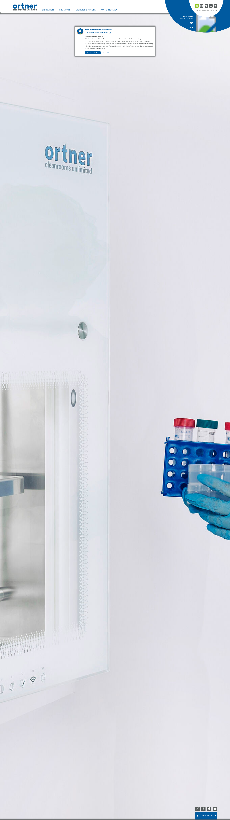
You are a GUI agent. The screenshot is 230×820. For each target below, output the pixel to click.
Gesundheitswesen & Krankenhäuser (203, 809)
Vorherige (197, 816)
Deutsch (197, 6)
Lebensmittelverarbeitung (209, 809)
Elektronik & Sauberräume (215, 809)
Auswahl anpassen (109, 53)
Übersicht (205, 10)
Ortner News (206, 816)
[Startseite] (25, 6)
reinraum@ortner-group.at (186, 22)
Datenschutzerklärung (145, 43)
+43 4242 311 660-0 (186, 27)
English (201, 6)
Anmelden (213, 10)
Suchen (198, 10)
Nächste (215, 816)
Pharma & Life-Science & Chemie (197, 809)
